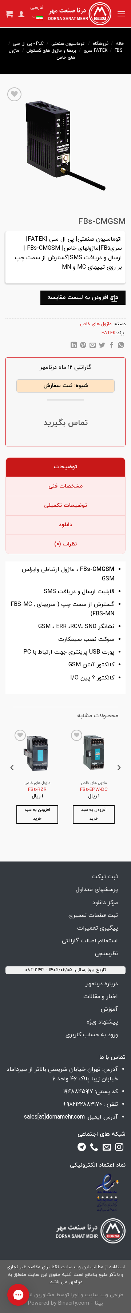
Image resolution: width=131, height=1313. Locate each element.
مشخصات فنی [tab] (65, 486)
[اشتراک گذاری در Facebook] (111, 346)
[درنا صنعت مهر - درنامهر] (79, 13)
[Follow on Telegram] (82, 1148)
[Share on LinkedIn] (74, 346)
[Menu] (121, 14)
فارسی (36, 7)
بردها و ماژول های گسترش (51, 51)
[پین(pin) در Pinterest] (83, 346)
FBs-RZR (37, 789)
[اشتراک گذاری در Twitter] (102, 346)
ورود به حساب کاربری (92, 1035)
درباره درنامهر (102, 984)
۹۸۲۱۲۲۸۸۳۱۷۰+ (82, 1104)
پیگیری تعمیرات (97, 928)
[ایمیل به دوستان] (93, 346)
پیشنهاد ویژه (102, 1022)
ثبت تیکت (105, 877)
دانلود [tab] (65, 525)
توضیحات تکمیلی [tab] (65, 505)
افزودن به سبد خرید (94, 814)
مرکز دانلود (105, 903)
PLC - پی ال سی (28, 44)
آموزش (109, 1009)
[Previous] (118, 782)
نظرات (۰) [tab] (65, 544)
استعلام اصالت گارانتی (90, 941)
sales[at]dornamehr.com (54, 1117)
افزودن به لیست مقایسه (78, 297)
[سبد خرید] (9, 14)
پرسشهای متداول (97, 890)
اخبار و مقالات (100, 997)
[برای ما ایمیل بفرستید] (107, 1148)
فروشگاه (100, 44)
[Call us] (94, 1148)
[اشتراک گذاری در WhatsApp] (121, 346)
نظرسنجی (106, 954)
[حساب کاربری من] (21, 14)
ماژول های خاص (96, 324)
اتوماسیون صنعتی (68, 44)
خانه (120, 44)
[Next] (12, 782)
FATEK (100, 51)
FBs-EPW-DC (94, 789)
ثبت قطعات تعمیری (93, 915)
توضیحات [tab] (65, 467)
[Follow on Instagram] (119, 1148)
